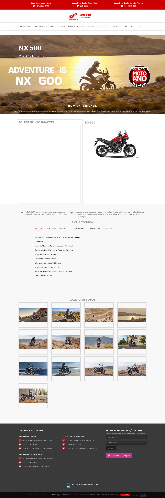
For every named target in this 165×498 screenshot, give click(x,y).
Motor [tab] (38, 228)
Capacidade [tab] (77, 228)
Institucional (25, 26)
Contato (139, 26)
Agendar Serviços (56, 26)
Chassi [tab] (109, 228)
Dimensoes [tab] (94, 228)
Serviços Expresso (115, 26)
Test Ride (101, 26)
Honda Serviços (74, 26)
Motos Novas (40, 26)
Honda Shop (90, 26)
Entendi (125, 495)
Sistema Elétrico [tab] (56, 228)
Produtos (128, 26)
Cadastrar (111, 448)
